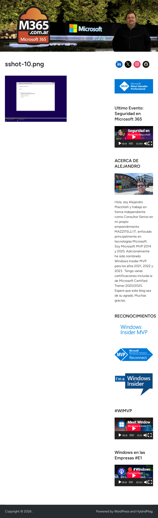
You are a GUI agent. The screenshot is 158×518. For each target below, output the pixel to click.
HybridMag (144, 511)
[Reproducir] (120, 143)
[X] (128, 64)
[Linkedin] (119, 64)
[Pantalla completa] (150, 143)
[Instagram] (137, 64)
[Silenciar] (146, 143)
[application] (134, 137)
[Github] (146, 64)
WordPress (121, 511)
